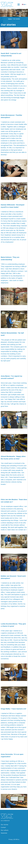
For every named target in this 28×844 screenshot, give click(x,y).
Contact (3, 827)
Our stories (4, 824)
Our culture (4, 830)
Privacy (11, 839)
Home (10, 19)
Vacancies (4, 833)
